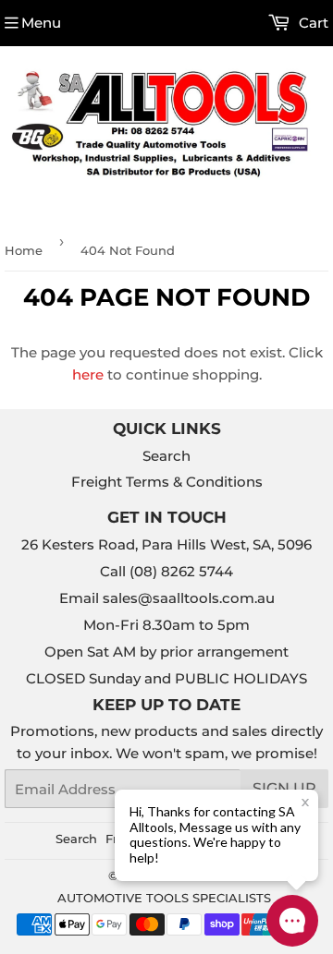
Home (24, 250)
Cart (311, 22)
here (88, 374)
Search (166, 456)
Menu (41, 22)
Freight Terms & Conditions (167, 481)
